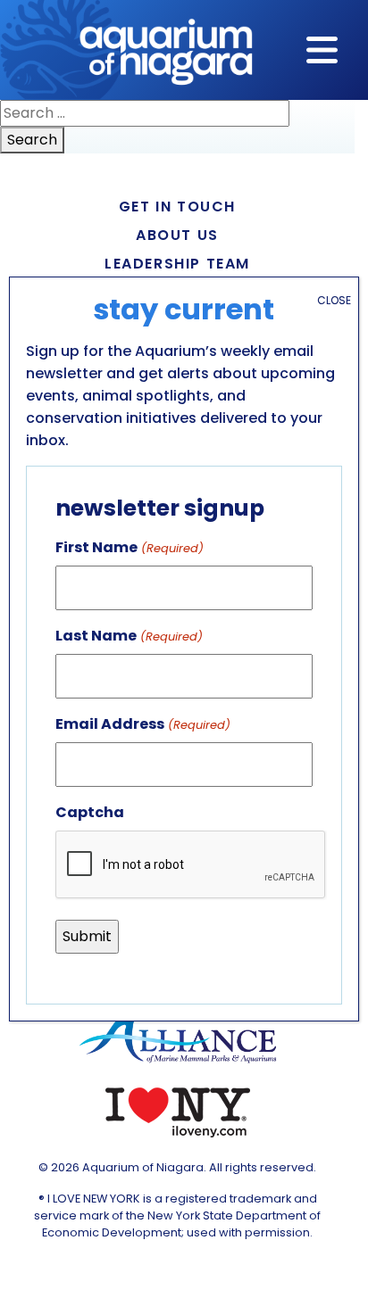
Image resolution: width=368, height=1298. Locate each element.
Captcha (89, 812)
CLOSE (334, 300)
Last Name (128, 635)
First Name (129, 547)
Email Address (142, 724)
